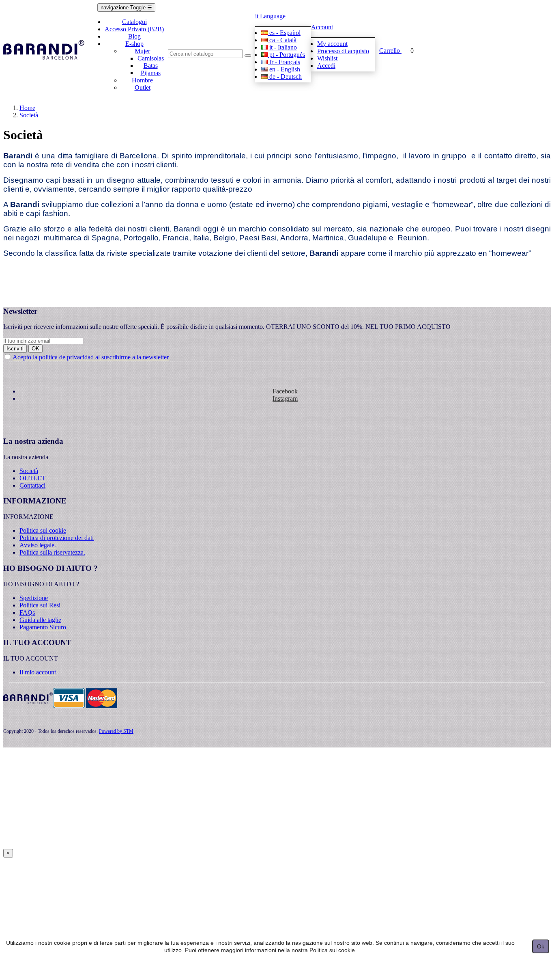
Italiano (283, 47)
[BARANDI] (43, 50)
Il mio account (37, 672)
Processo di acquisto (343, 51)
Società (28, 470)
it (270, 16)
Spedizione (33, 597)
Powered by (116, 731)
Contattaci (32, 485)
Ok (540, 946)
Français (284, 61)
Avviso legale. (37, 545)
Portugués (287, 54)
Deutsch (285, 76)
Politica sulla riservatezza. (52, 552)
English (284, 69)
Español (285, 32)
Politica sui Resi (39, 605)
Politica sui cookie (42, 530)
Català (282, 40)
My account (332, 43)
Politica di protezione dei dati (56, 537)
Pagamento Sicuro (42, 627)
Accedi (326, 65)
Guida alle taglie (40, 619)
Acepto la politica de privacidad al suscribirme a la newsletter (91, 357)
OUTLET (32, 478)
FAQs (27, 612)
